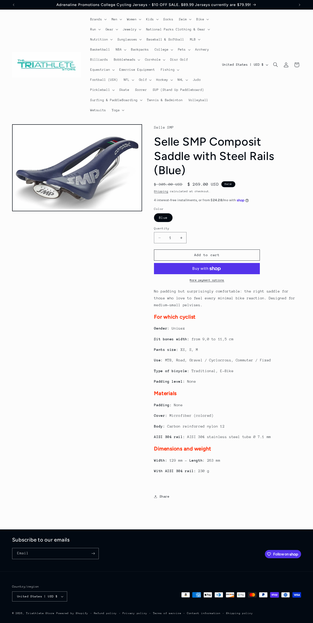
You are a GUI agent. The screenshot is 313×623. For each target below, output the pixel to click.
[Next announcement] (299, 4)
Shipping (161, 191)
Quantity (161, 228)
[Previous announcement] (13, 4)
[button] (98, 19)
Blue (163, 217)
